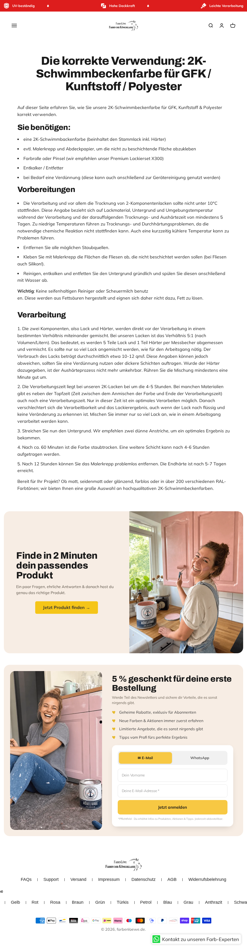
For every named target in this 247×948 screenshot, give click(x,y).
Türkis (123, 902)
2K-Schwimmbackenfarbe (59, 139)
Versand (78, 879)
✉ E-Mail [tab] (145, 758)
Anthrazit (213, 902)
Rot (35, 902)
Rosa (55, 902)
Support (51, 879)
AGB (172, 879)
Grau (188, 902)
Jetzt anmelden (172, 807)
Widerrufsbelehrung (207, 879)
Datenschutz (143, 879)
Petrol (145, 902)
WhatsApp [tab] (199, 758)
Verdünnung (67, 177)
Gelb (15, 902)
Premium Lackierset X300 (136, 158)
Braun (77, 902)
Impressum (109, 879)
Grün (100, 902)
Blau (167, 902)
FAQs (26, 879)
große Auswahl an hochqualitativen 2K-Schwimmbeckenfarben (148, 488)
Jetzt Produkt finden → (66, 607)
